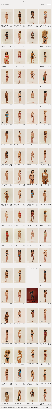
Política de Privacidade (34, 407)
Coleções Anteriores (14, 1)
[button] (24, 17)
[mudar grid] (45, 4)
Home (1, 4)
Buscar (37, 1)
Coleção (7, 1)
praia (5, 4)
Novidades (3, 1)
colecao (3, 4)
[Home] (26, 2)
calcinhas (7, 4)
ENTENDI (47, 407)
